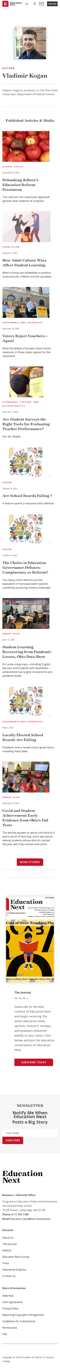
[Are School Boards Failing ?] (26, 463)
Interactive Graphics (14, 1269)
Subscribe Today (33, 1062)
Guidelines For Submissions (18, 1321)
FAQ (4, 1334)
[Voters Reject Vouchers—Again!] (26, 303)
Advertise (8, 1295)
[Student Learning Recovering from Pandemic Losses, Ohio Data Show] (26, 614)
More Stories (30, 862)
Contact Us (9, 1276)
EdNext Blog (11, 633)
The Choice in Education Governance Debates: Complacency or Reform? (25, 568)
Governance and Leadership (22, 322)
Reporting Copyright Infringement (23, 1315)
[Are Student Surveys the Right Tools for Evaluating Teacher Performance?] (26, 382)
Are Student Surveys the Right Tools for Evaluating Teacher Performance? (26, 424)
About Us (8, 1237)
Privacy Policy (10, 1308)
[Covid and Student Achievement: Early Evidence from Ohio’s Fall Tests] (26, 777)
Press (5, 1263)
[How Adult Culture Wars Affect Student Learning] (26, 227)
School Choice (12, 166)
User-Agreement (12, 1302)
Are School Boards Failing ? (27, 496)
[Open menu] (27, 4)
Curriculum (11, 247)
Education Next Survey (15, 1257)
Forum (7, 482)
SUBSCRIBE (52, 3)
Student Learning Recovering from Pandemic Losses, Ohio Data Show (26, 652)
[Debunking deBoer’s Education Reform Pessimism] (26, 147)
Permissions (9, 1327)
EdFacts (6, 1250)
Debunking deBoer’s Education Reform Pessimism (20, 185)
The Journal (9, 1244)
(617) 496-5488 (20, 1214)
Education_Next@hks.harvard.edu (29, 1219)
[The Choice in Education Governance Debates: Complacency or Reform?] (26, 530)
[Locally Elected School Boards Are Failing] (26, 702)
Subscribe (13, 1140)
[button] (34, 3)
